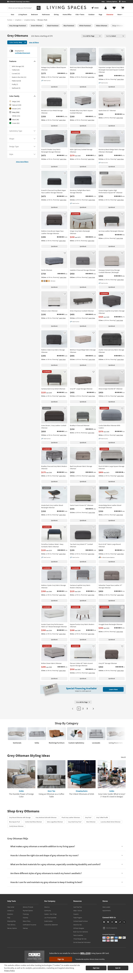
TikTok (120, 922)
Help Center (10, 907)
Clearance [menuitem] (109, 14)
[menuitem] (122, 8)
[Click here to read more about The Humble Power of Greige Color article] (21, 774)
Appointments (106, 910)
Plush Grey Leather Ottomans (71, 817)
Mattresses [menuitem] (46, 14)
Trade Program (77, 918)
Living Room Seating (29, 20)
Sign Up (61, 959)
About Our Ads (77, 925)
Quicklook (54, 87)
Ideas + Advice (77, 910)
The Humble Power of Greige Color (21, 795)
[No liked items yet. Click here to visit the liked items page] (114, 8)
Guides (21, 791)
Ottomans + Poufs (42, 20)
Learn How (62, 77)
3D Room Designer (78, 928)
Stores (124, 1)
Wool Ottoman (90, 822)
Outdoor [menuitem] (91, 14)
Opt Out (96, 968)
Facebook (108, 922)
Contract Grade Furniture (80, 921)
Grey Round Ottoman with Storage (20, 817)
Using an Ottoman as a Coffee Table (51, 795)
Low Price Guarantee (50, 918)
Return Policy (26, 921)
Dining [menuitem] (56, 14)
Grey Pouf (88, 817)
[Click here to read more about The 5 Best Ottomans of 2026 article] (82, 774)
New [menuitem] (12, 14)
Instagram (112, 922)
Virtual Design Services (79, 939)
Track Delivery (11, 925)
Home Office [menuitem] (67, 14)
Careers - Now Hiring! (50, 914)
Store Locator (106, 907)
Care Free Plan (77, 907)
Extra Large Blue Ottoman (55, 822)
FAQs (8, 918)
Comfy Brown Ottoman (16, 826)
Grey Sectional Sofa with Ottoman (46, 817)
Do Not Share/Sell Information (82, 942)
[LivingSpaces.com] (66, 7)
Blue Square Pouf (14, 822)
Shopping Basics (81, 791)
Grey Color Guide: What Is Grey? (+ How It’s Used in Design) (111, 795)
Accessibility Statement (51, 925)
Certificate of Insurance (29, 925)
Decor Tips (51, 791)
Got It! (118, 968)
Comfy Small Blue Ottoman (33, 822)
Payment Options (28, 910)
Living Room (18, 20)
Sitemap (25, 928)
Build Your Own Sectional (80, 932)
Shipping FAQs (11, 921)
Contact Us (10, 910)
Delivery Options (112, 1)
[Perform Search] (39, 8)
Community (47, 910)
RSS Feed (124, 922)
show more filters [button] (22, 162)
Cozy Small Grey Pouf (74, 822)
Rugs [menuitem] (100, 14)
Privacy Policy (9, 970)
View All (123, 757)
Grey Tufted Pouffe (102, 817)
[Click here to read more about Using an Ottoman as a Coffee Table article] (51, 774)
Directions (10, 914)
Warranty (25, 918)
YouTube (116, 922)
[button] (62, 73)
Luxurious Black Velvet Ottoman (110, 822)
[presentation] (91, 36)
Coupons (76, 914)
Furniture (9, 20)
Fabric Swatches (78, 935)
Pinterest (104, 922)
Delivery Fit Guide (28, 907)
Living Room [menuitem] (22, 14)
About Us (47, 907)
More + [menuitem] (119, 14)
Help (103, 1)
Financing (25, 914)
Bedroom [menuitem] (34, 14)
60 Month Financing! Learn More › (19, 1)
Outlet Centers (48, 921)
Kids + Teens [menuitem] (80, 14)
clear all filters (34, 42)
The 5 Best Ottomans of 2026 (81, 794)
